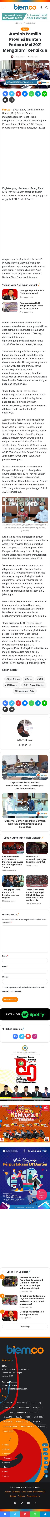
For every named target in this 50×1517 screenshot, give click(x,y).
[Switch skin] (41, 8)
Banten (8, 1403)
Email (5, 966)
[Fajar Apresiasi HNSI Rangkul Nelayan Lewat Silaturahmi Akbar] (10, 307)
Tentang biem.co (33, 1496)
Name (5, 956)
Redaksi (13, 1496)
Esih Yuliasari (20, 57)
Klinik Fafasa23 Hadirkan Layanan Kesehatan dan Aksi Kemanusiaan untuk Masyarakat (32, 1300)
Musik (8, 1422)
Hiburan (7, 1449)
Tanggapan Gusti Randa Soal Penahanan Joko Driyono (11, 893)
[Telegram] (38, 94)
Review (7, 1462)
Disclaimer (16, 1492)
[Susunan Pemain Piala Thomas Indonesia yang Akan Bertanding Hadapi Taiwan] (13, 848)
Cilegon (36, 1403)
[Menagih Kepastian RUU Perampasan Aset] (10, 294)
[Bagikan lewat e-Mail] (5, 100)
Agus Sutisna (14, 679)
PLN (41, 1426)
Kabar (32, 23)
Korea (8, 1417)
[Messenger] (25, 94)
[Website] (20, 745)
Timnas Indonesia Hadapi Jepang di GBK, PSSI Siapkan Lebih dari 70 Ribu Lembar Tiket (35, 895)
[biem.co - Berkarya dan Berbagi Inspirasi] (25, 7)
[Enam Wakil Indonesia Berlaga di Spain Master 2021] (37, 848)
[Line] (44, 94)
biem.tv (8, 1492)
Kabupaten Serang (27, 1412)
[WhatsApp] (31, 94)
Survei (6, 1476)
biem (22, 1403)
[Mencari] (46, 8)
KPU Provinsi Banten (34, 685)
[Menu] (3, 8)
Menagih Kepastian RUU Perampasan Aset (32, 292)
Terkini (26, 23)
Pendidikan (27, 1426)
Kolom (6, 1467)
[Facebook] (5, 94)
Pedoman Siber (39, 1492)
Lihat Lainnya (25, 1326)
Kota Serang (23, 1417)
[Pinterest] (18, 94)
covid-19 (9, 1407)
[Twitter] (12, 94)
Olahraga (22, 1422)
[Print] (12, 100)
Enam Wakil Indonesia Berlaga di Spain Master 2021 (36, 859)
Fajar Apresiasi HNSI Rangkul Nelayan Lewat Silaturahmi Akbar (31, 306)
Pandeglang (10, 1426)
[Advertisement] (25, 158)
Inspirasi (7, 1453)
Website (5, 977)
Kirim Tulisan (27, 1492)
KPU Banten (12, 685)
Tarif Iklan (21, 1496)
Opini (36, 1422)
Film (37, 1407)
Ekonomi (23, 1407)
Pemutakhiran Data (25, 691)
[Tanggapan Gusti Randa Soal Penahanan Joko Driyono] (13, 881)
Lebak (38, 1417)
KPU (41, 679)
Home (19, 23)
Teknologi (8, 1458)
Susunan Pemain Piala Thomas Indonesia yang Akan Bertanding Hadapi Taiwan (12, 862)
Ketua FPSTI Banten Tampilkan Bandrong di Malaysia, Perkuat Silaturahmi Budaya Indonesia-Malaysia (31, 1283)
